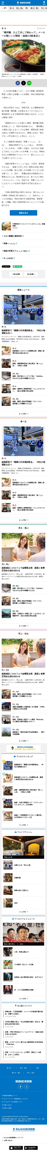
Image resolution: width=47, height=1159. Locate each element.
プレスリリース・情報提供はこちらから (15, 1099)
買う (27, 8)
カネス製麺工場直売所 (13, 236)
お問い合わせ (7, 1105)
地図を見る (23, 213)
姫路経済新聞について (10, 1095)
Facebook (20, 1086)
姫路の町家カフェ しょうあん (16, 251)
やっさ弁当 (8, 258)
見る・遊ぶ (19, 8)
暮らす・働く (35, 8)
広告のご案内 (7, 1108)
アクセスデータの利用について (12, 1102)
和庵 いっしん (9, 243)
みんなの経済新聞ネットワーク (23, 1129)
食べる (12, 8)
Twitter (26, 1086)
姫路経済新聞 (23, 2)
